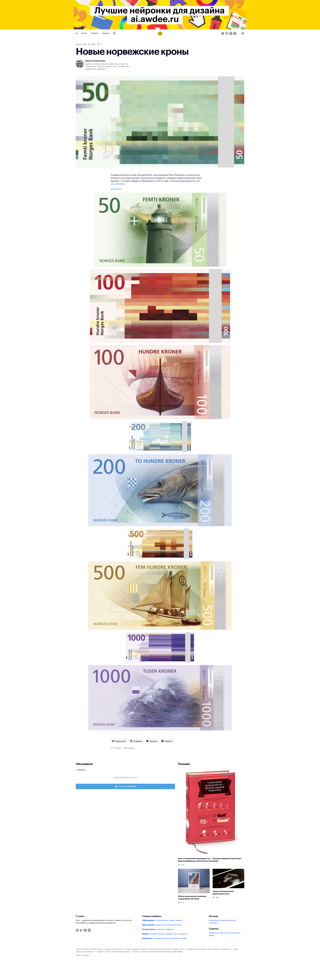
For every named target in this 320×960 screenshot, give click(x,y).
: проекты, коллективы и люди (162, 925)
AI (77, 33)
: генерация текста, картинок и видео (164, 938)
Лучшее (117, 748)
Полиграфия (128, 748)
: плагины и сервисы (158, 929)
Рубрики (94, 33)
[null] (119, 741)
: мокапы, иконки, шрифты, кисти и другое (164, 934)
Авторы (105, 33)
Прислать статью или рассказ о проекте (222, 921)
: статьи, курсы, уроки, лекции (162, 920)
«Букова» (101, 69)
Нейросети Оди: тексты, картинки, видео (225, 934)
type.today (177, 952)
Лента (84, 33)
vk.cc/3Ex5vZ (118, 184)
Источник (116, 189)
